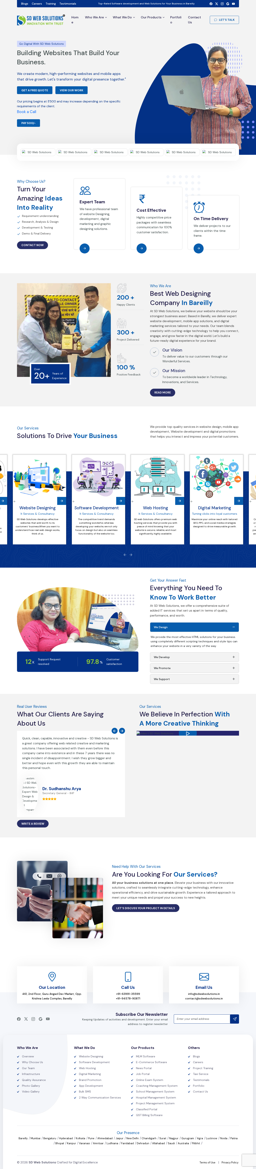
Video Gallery (31, 1091)
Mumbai (36, 1138)
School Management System (155, 1091)
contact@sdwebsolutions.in (204, 998)
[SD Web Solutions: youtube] (233, 3)
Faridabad (127, 1143)
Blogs (24, 3)
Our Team (28, 1068)
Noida (224, 1138)
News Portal (144, 1068)
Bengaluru (50, 1138)
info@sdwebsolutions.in (204, 994)
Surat (163, 1138)
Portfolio (175, 20)
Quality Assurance (34, 1080)
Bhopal (60, 1143)
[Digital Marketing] (216, 477)
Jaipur (120, 1138)
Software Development (96, 508)
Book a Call (26, 111)
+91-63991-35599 (128, 994)
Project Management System (155, 1103)
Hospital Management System (156, 1097)
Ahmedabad (105, 1138)
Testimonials (67, 3)
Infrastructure (31, 1074)
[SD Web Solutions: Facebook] (211, 3)
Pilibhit (196, 1143)
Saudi (171, 1143)
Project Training (203, 1068)
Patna (234, 1138)
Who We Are (94, 17)
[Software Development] (98, 477)
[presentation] (125, 555)
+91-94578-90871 (128, 998)
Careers (37, 3)
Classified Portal (146, 1109)
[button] (188, 733)
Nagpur (174, 1138)
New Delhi (132, 1138)
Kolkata (81, 1138)
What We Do (122, 17)
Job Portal (143, 1074)
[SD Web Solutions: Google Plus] (227, 3)
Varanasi (85, 1143)
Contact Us (194, 20)
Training (51, 3)
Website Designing (37, 508)
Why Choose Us (32, 1062)
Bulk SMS (85, 1091)
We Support (162, 679)
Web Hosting (155, 508)
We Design (161, 627)
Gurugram (188, 1138)
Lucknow (212, 1138)
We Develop (162, 657)
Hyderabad (66, 1138)
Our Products (151, 17)
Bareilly (23, 1138)
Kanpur (72, 1143)
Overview (28, 1056)
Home (74, 20)
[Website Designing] (39, 477)
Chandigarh (149, 1138)
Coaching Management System (157, 1086)
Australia (184, 1143)
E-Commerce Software (151, 1062)
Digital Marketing (214, 508)
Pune (91, 1138)
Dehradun (143, 1143)
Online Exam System (149, 1080)
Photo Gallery (31, 1086)
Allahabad (158, 1143)
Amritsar (98, 1143)
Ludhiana (113, 1143)
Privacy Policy (230, 1162)
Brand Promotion (90, 1080)
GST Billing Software (149, 1115)
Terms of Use (207, 1162)
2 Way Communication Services (100, 1097)
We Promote (162, 668)
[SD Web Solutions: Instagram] (222, 3)
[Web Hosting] (157, 477)
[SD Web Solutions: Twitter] (216, 3)
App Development (91, 1086)
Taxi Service (200, 1074)
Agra (200, 1138)
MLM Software (145, 1056)
